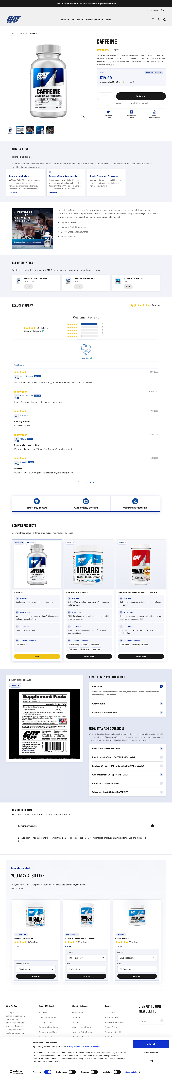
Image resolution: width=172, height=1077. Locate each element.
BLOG (108, 19)
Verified (85, 358)
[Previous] (41, 3)
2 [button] (82, 482)
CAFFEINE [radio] (15, 685)
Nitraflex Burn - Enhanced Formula (137, 592)
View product (89, 656)
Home (14, 33)
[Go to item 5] (50, 130)
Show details (131, 1072)
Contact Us (110, 1012)
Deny (151, 1060)
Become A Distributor (48, 1027)
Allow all (151, 1044)
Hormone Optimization (82, 1032)
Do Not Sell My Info (113, 1037)
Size (68, 964)
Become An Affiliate (48, 1032)
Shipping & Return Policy (116, 1022)
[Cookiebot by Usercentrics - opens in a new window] (16, 1072)
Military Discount (46, 1022)
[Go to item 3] (30, 130)
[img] (20, 372)
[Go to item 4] (40, 130)
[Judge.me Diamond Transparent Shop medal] (86, 349)
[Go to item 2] (20, 130)
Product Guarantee (47, 1017)
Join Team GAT (111, 1017)
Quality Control (45, 1037)
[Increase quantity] (110, 96)
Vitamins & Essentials (82, 1037)
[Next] (130, 3)
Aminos (75, 1022)
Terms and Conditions (114, 1032)
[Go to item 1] (10, 130)
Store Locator (152, 10)
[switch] (72, 1072)
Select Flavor (22, 964)
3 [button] (86, 482)
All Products (23, 33)
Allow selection (151, 1052)
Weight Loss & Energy (82, 1027)
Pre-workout (77, 1012)
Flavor (70, 952)
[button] (103, 49)
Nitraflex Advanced (77, 592)
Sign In (163, 10)
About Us (43, 1012)
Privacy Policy (111, 1027)
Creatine (76, 1017)
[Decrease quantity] (100, 96)
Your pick (37, 656)
